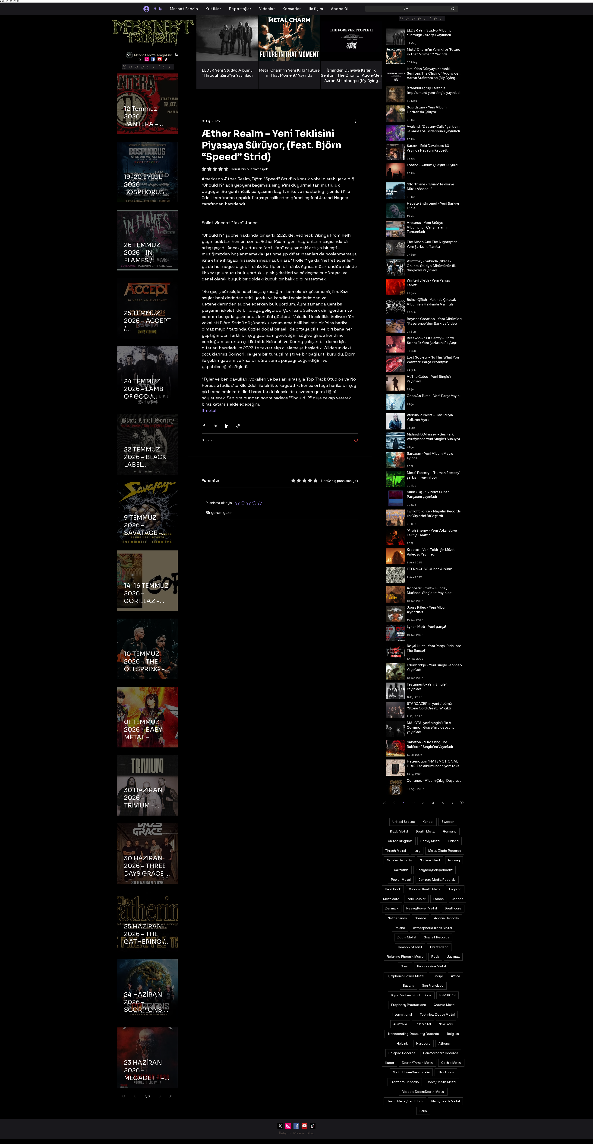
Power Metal (401, 879)
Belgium (453, 1034)
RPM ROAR (447, 995)
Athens (444, 1043)
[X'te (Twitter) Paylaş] (215, 426)
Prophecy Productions (408, 1005)
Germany (450, 831)
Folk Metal (423, 1024)
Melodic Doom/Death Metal (423, 1092)
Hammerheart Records (440, 1053)
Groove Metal (444, 1005)
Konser (428, 822)
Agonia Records (446, 918)
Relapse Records (401, 1053)
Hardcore (423, 1043)
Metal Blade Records (444, 850)
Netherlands (397, 918)
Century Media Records (437, 879)
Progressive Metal (431, 966)
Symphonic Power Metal (405, 976)
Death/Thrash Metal (417, 1063)
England (455, 889)
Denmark (391, 908)
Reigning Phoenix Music (405, 956)
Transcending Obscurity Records (413, 1034)
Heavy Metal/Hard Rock (405, 1101)
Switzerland (439, 947)
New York (446, 1024)
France (438, 899)
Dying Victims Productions (411, 995)
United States (403, 822)
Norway (454, 860)
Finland (453, 841)
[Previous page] (135, 1096)
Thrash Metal (395, 850)
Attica (455, 976)
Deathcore (453, 908)
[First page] (124, 1096)
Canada (457, 899)
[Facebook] (153, 59)
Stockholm (446, 1072)
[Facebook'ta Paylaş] (204, 426)
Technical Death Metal (437, 1014)
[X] (140, 59)
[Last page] (171, 1096)
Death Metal (425, 831)
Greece (420, 918)
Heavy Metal (430, 841)
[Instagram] (147, 59)
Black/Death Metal (445, 1101)
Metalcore (391, 899)
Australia (400, 1024)
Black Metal (399, 831)
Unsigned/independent (434, 870)
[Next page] (160, 1096)
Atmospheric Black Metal (432, 928)
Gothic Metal (451, 1063)
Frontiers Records (405, 1082)
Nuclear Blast (430, 860)
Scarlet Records (436, 937)
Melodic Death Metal (425, 889)
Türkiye (437, 976)
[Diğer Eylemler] (355, 121)
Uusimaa (453, 956)
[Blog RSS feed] (176, 55)
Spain (405, 966)
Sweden (448, 822)
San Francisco (433, 985)
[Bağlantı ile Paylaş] (238, 426)
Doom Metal (406, 937)
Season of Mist (410, 947)
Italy (417, 850)
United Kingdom (400, 841)
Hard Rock (393, 889)
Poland (400, 928)
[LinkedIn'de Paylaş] (226, 426)
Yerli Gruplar (416, 899)
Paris (423, 1111)
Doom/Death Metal (441, 1082)
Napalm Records (399, 860)
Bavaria (408, 985)
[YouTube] (160, 59)
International (402, 1014)
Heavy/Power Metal (421, 908)
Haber (389, 1063)
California (401, 870)
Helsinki (402, 1043)
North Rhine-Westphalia (411, 1072)
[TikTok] (166, 59)
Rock (435, 956)
